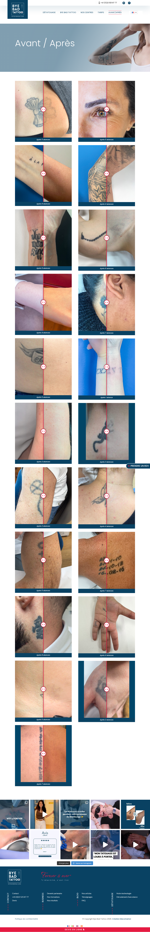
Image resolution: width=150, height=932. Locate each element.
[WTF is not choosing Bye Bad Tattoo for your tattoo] (14, 814)
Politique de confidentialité (26, 919)
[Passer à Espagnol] (81, 926)
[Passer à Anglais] (77, 926)
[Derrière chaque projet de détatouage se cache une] (105, 844)
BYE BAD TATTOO (68, 12)
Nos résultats (52, 900)
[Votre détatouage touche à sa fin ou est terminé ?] (44, 844)
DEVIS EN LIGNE (73, 929)
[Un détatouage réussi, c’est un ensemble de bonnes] (75, 814)
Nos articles (86, 893)
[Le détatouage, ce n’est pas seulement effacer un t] (105, 814)
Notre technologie (123, 893)
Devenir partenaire (54, 893)
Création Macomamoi (121, 919)
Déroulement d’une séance (126, 897)
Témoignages (87, 897)
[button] (134, 12)
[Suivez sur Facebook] (129, 3)
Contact (15, 893)
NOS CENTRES (87, 12)
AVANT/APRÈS (115, 12)
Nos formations (53, 897)
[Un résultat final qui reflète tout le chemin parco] (135, 814)
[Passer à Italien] (73, 926)
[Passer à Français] (68, 926)
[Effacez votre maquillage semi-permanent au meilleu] (14, 844)
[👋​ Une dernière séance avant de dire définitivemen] (75, 844)
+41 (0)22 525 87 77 (109, 3)
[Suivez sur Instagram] (123, 3)
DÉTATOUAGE (49, 12)
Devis (14, 900)
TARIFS (101, 12)
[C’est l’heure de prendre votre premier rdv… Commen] (44, 814)
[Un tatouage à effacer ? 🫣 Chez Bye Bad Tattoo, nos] (135, 844)
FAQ (83, 900)
